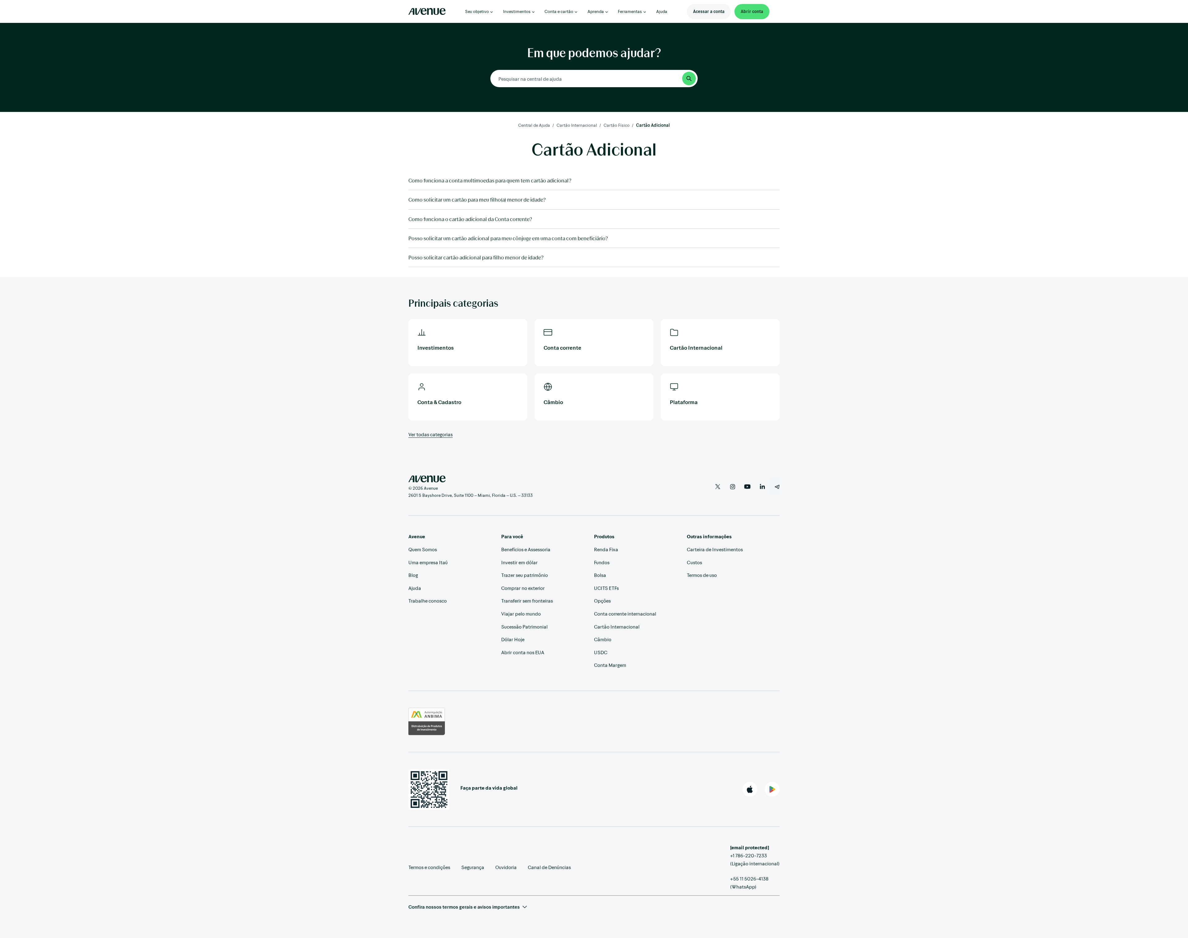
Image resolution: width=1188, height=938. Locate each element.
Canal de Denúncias (549, 867)
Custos (694, 562)
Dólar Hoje (512, 639)
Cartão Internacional (577, 125)
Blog (413, 575)
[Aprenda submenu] (606, 11)
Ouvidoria (506, 867)
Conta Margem (610, 665)
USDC (600, 652)
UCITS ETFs (606, 588)
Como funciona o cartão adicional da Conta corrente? (470, 218)
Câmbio (602, 639)
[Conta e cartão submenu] (576, 11)
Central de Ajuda (534, 125)
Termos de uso (702, 575)
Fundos (601, 562)
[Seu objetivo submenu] (491, 11)
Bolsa (600, 575)
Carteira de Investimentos (715, 549)
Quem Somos (422, 549)
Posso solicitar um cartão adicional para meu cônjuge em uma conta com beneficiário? (508, 238)
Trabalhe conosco (427, 600)
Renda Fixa (606, 549)
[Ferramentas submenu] (644, 11)
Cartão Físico (617, 125)
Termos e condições (429, 867)
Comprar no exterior (523, 588)
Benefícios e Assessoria (525, 549)
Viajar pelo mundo (521, 613)
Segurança (472, 867)
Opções (602, 600)
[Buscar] (689, 78)
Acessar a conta (709, 11)
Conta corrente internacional (625, 613)
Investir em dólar (519, 562)
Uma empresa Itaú (428, 562)
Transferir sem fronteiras (527, 600)
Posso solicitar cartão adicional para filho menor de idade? (476, 257)
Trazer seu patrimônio (524, 575)
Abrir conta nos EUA (522, 652)
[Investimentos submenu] (533, 11)
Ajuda (414, 588)
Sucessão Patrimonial (524, 626)
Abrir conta (752, 11)
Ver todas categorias (430, 434)
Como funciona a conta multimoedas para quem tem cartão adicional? (489, 180)
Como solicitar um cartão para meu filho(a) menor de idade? (477, 199)
